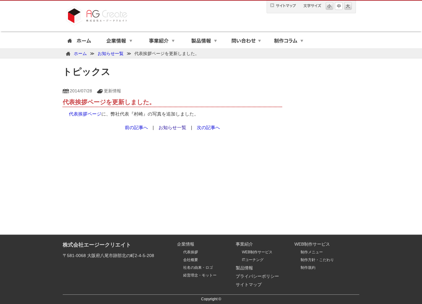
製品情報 (204, 42)
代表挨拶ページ (85, 113)
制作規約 (308, 267)
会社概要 (190, 260)
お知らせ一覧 (111, 53)
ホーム (78, 42)
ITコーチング (253, 260)
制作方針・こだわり (317, 260)
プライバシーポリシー (257, 276)
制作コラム (288, 42)
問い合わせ (246, 42)
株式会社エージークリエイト (97, 245)
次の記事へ (208, 127)
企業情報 (119, 42)
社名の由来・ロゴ (198, 267)
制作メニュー (312, 252)
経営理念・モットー (200, 275)
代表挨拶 (190, 252)
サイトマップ (249, 284)
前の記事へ (136, 127)
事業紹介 (161, 42)
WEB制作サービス (257, 252)
